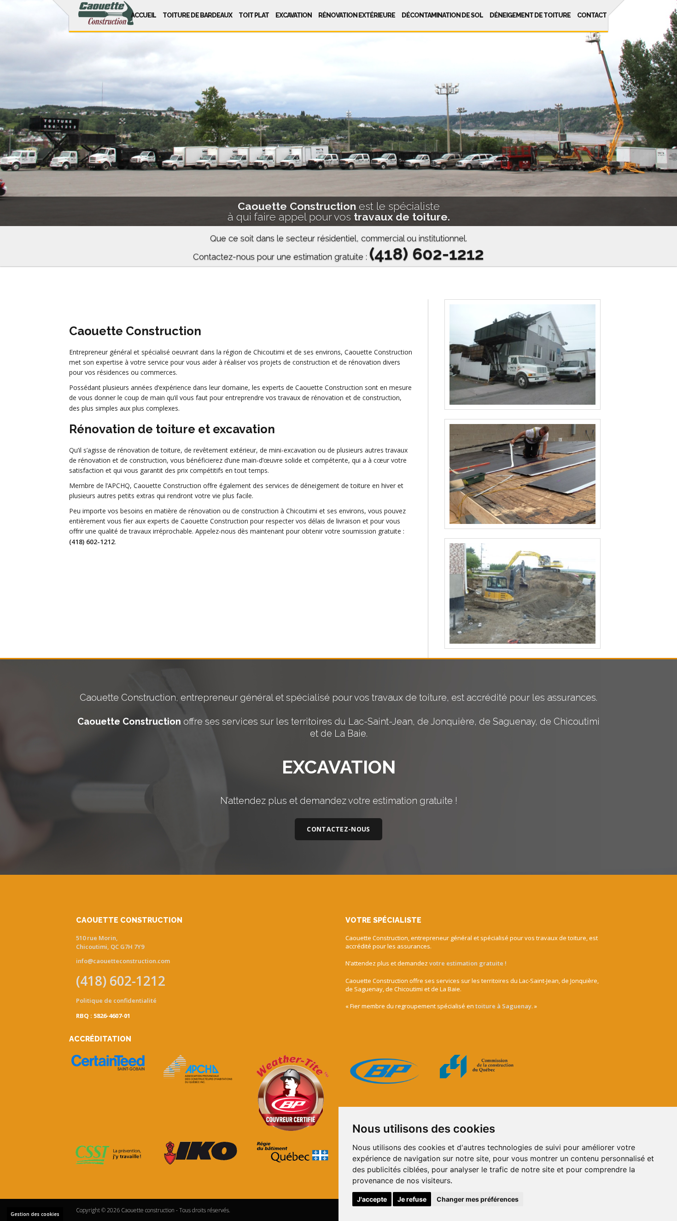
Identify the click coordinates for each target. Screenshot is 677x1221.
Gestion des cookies (35, 1214)
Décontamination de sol (442, 15)
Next (664, 134)
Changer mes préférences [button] (478, 1199)
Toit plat (254, 15)
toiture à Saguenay (503, 1006)
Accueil (143, 15)
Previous (12, 134)
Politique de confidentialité (116, 1000)
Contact (592, 15)
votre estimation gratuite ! (468, 963)
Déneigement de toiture (530, 15)
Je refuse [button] (411, 1199)
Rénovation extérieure (356, 15)
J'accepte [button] (372, 1199)
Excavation (293, 15)
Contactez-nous (338, 829)
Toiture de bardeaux (197, 15)
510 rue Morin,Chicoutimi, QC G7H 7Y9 (110, 942)
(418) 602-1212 (92, 541)
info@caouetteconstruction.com (123, 961)
